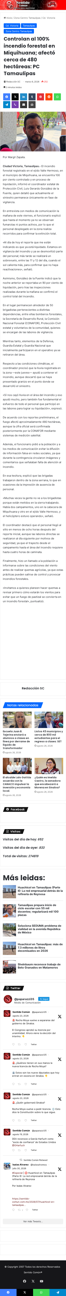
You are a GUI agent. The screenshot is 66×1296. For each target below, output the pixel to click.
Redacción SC (13, 81)
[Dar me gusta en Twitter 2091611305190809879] (27, 1044)
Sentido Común (21, 1012)
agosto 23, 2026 (20, 1015)
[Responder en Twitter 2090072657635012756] (14, 1150)
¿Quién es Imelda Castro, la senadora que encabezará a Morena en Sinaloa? (47, 782)
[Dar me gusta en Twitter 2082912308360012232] (28, 1210)
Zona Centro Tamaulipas (27, 17)
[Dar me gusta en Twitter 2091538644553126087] (27, 1084)
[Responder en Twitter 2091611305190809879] (14, 1044)
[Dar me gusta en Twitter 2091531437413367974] (27, 1120)
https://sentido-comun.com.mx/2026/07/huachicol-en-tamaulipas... (33, 1201)
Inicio (9, 17)
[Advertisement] (33, 641)
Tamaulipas (29, 25)
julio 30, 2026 (19, 1168)
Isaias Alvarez (20, 1164)
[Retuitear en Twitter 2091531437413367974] (20, 1120)
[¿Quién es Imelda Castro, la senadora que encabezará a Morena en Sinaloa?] (48, 766)
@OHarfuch (18, 1145)
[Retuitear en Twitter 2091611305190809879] (20, 1044)
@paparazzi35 (39, 1012)
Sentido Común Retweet (36, 1160)
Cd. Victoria (48, 17)
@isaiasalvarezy (39, 1164)
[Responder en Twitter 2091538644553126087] (14, 1084)
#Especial (17, 1172)
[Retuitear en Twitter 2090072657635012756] (20, 1150)
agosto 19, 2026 (20, 1134)
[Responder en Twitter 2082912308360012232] (14, 1210)
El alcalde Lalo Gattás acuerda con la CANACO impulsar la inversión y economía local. (17, 784)
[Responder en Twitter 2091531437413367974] (14, 1120)
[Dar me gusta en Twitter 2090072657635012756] (27, 1150)
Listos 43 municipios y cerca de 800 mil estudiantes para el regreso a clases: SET (48, 736)
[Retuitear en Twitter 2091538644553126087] (20, 1084)
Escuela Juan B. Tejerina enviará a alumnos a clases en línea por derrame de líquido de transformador (16, 740)
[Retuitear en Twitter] (21, 1160)
